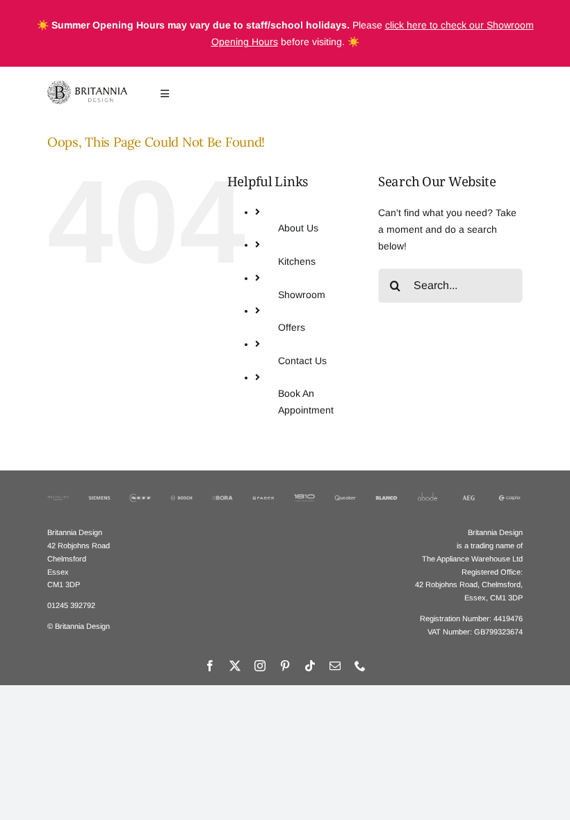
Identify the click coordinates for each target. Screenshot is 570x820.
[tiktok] (310, 665)
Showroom (301, 294)
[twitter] (235, 665)
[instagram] (260, 665)
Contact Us (302, 360)
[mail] (335, 665)
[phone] (360, 665)
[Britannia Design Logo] (87, 85)
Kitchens (297, 261)
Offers (291, 327)
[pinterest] (285, 665)
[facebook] (209, 665)
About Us (298, 227)
